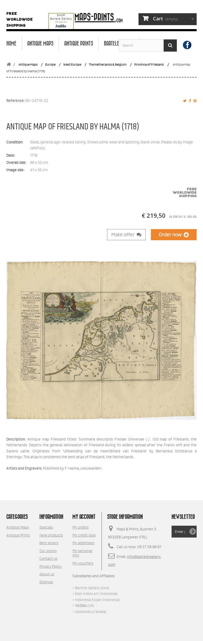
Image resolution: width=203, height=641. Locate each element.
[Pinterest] (194, 101)
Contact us (48, 558)
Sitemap (46, 582)
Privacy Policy (50, 566)
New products (51, 535)
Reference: (15, 100)
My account (83, 517)
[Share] (189, 101)
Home (11, 43)
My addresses (83, 543)
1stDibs (81, 605)
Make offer (124, 234)
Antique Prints (78, 43)
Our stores (48, 551)
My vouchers (82, 563)
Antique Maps (40, 43)
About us (46, 574)
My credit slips (84, 535)
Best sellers (48, 543)
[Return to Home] (9, 64)
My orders (80, 527)
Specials (46, 527)
